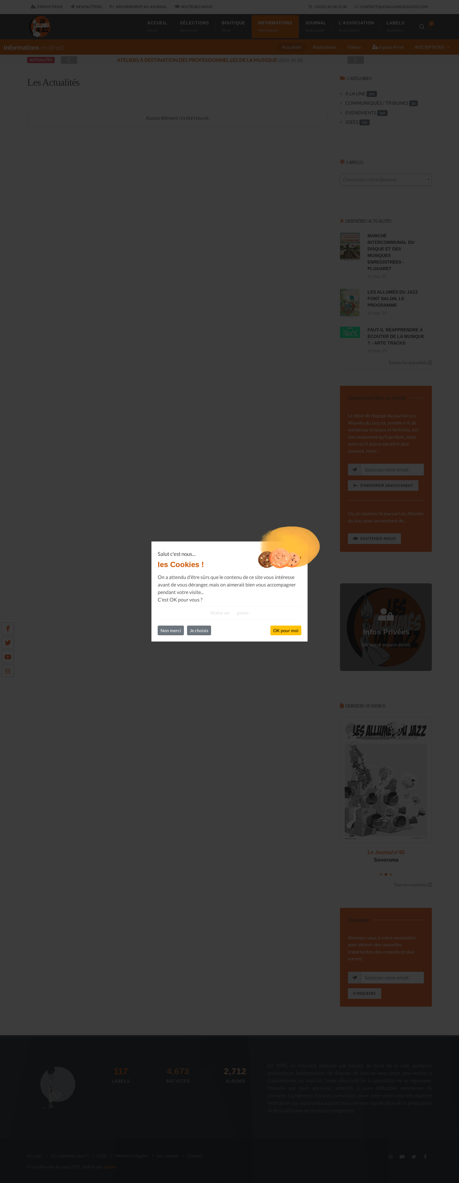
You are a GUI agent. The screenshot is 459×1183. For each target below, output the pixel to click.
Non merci (170, 630)
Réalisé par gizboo (229, 612)
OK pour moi (286, 630)
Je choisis (199, 630)
